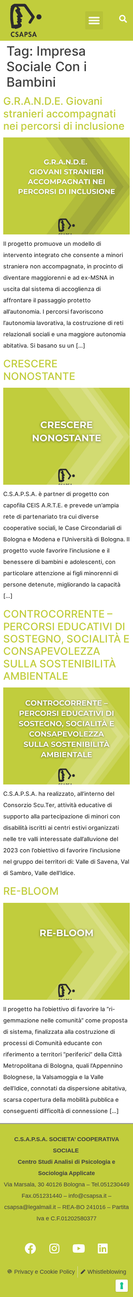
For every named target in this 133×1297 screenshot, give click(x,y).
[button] (94, 20)
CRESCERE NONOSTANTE (39, 369)
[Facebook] (30, 1248)
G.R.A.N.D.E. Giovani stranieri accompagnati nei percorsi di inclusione (64, 113)
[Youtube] (78, 1248)
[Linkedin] (103, 1248)
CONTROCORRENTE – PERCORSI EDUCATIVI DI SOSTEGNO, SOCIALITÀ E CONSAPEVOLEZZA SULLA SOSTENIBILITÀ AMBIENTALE (66, 645)
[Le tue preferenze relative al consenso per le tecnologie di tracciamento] (122, 1286)
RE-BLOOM (31, 891)
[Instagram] (54, 1248)
